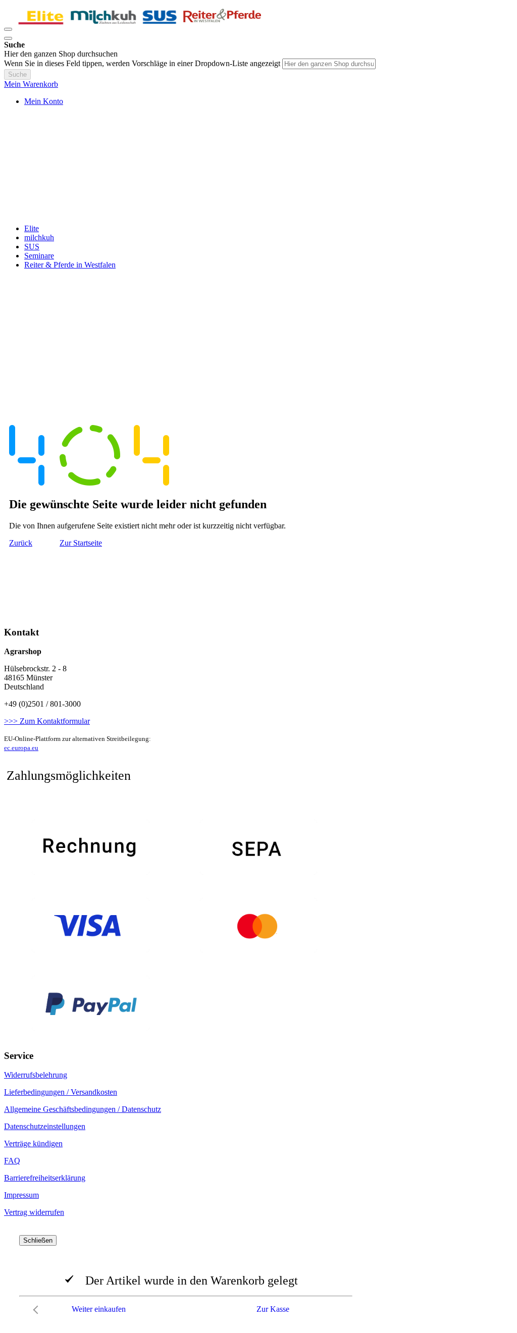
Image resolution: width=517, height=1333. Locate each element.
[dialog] (258, 1277)
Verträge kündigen (33, 1143)
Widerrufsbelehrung (35, 1075)
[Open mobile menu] (8, 29)
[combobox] (329, 64)
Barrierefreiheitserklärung (44, 1178)
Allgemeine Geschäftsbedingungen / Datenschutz (82, 1109)
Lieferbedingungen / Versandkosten (60, 1092)
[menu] (258, 247)
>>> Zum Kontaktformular (47, 721)
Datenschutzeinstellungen (44, 1126)
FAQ (12, 1160)
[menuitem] (31, 228)
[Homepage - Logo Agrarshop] (140, 26)
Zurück (20, 543)
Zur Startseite (81, 543)
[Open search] (8, 38)
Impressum (21, 1195)
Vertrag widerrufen (34, 1212)
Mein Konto (43, 101)
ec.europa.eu (21, 748)
